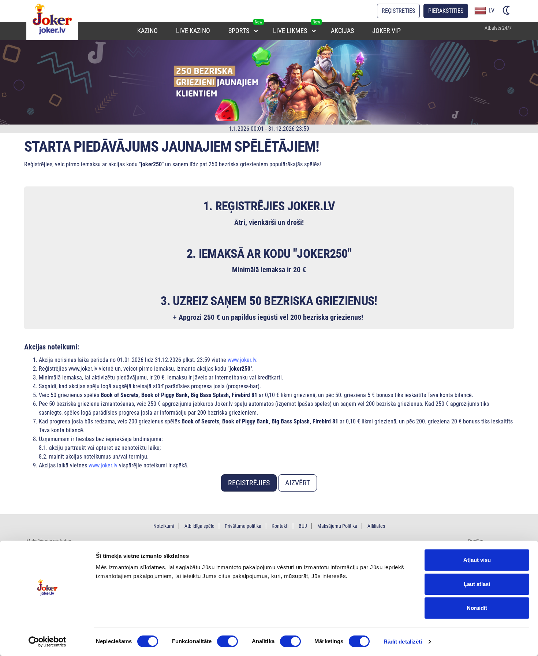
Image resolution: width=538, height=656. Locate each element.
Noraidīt (477, 608)
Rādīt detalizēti (403, 641)
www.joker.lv (242, 359)
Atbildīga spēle (199, 526)
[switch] (227, 641)
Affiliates (376, 526)
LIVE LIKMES (290, 30)
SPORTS (238, 30)
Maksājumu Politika (337, 526)
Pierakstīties (445, 10)
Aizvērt (297, 482)
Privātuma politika (243, 526)
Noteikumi (163, 526)
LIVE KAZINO (193, 30)
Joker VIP (386, 30)
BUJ (303, 526)
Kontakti (280, 526)
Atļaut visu (477, 560)
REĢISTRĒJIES (249, 482)
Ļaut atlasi (477, 584)
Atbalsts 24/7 (498, 28)
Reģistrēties (398, 10)
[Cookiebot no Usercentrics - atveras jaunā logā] (47, 641)
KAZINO (147, 30)
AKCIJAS (342, 30)
